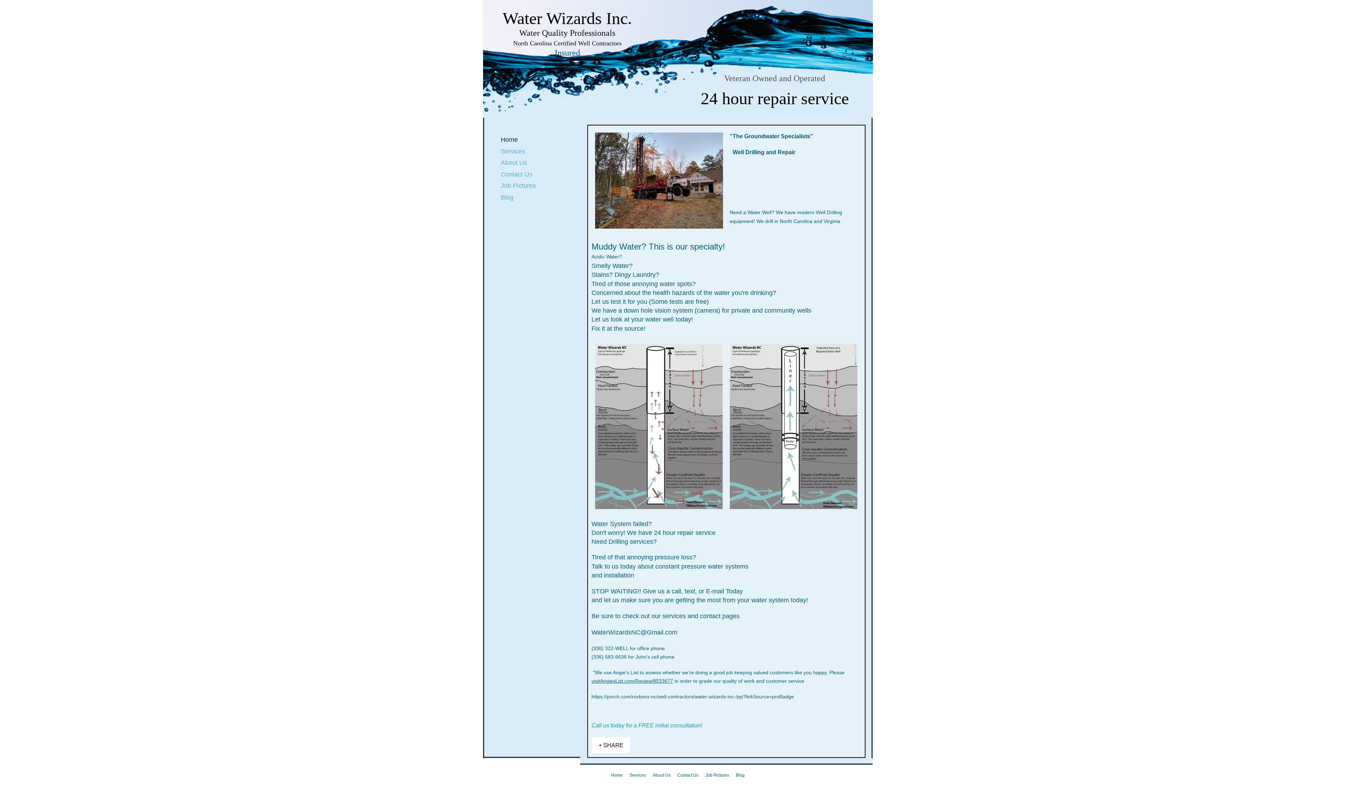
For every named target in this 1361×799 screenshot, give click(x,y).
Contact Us (516, 174)
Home (509, 139)
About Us (514, 162)
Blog (507, 197)
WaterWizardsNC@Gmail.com (634, 632)
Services (513, 151)
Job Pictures (518, 185)
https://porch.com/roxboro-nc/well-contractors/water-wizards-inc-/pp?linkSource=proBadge (693, 696)
